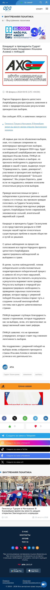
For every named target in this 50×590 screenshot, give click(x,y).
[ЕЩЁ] (46, 9)
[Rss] (37, 548)
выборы (38, 374)
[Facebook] (12, 548)
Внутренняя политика (18, 20)
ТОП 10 (25, 542)
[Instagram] (16, 548)
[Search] (40, 2)
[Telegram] (29, 548)
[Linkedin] (33, 548)
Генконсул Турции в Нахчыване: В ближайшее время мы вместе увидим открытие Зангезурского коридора (26, 127)
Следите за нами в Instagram (18, 443)
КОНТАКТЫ (25, 535)
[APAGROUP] (25, 564)
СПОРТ (39, 9)
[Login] (46, 2)
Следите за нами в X (15, 462)
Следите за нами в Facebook (18, 456)
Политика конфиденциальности (32, 582)
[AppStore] (33, 570)
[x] (20, 548)
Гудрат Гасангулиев (11, 374)
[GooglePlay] (16, 570)
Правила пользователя (8, 582)
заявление (27, 374)
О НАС (25, 531)
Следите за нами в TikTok (17, 449)
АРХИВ (25, 538)
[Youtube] (25, 548)
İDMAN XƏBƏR (25, 386)
